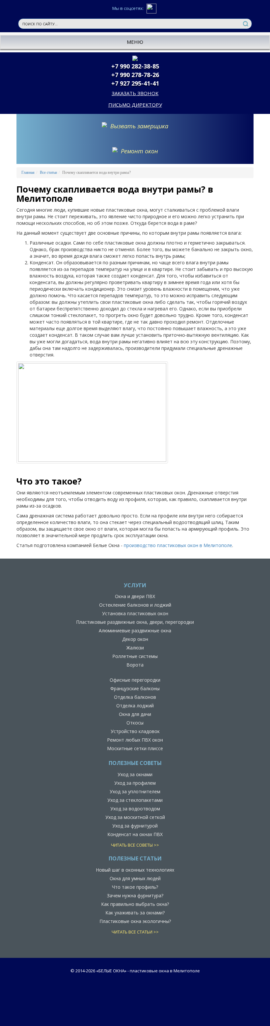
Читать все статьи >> (135, 932)
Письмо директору (135, 104)
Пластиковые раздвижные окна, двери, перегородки (135, 622)
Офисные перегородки (135, 680)
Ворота (135, 665)
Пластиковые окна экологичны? (135, 921)
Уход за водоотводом (135, 808)
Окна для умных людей (135, 878)
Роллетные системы (135, 656)
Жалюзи (135, 648)
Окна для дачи (135, 714)
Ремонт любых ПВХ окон (135, 740)
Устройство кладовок (135, 731)
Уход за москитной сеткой (135, 817)
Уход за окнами (135, 774)
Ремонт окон (139, 151)
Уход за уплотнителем (135, 791)
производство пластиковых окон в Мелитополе (178, 545)
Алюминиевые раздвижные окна (135, 630)
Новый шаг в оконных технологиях (135, 870)
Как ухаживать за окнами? (135, 912)
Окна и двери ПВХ (135, 596)
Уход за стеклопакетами (135, 800)
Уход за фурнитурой (135, 826)
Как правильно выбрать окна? (135, 904)
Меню (135, 42)
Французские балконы (135, 688)
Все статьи (48, 172)
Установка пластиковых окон (135, 613)
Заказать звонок (135, 93)
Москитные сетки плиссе (135, 748)
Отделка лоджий (135, 705)
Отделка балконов (135, 697)
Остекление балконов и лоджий (135, 605)
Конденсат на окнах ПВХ (135, 834)
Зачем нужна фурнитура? (135, 895)
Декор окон (135, 639)
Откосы (135, 723)
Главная (28, 172)
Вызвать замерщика (139, 126)
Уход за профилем (135, 783)
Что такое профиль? (135, 887)
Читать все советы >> (135, 845)
